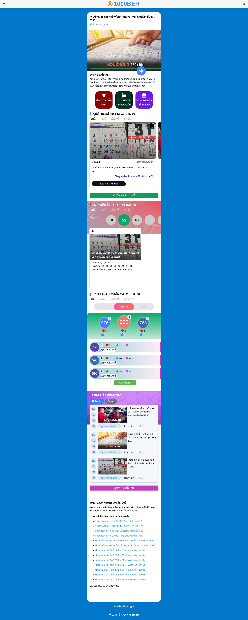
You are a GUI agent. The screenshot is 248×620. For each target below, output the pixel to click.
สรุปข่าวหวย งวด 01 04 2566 (119, 531)
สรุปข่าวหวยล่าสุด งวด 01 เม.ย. (113, 113)
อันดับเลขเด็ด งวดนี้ (124, 195)
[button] (147, 128)
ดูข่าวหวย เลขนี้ (108, 349)
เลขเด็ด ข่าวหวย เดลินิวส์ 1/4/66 (134, 176)
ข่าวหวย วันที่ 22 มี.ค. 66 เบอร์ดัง (120, 560)
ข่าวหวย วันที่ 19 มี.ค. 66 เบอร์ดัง (120, 574)
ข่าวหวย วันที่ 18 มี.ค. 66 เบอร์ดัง (120, 579)
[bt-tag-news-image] (93, 409)
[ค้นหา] (244, 4)
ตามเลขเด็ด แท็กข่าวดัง (106, 395)
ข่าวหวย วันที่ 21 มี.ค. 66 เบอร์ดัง (120, 565)
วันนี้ (93, 118)
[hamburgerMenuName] (4, 4)
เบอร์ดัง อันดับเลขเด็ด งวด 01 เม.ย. (116, 294)
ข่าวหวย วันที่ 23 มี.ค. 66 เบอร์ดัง (120, 555)
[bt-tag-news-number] (93, 414)
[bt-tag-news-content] (93, 420)
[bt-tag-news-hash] (93, 426)
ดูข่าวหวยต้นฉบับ (108, 426)
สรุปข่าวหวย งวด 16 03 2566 (119, 535)
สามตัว (144, 306)
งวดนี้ (103, 118)
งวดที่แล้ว (128, 118)
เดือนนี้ (115, 118)
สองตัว (104, 306)
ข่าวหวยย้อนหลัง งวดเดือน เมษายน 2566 (125, 540)
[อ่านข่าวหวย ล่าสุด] (141, 70)
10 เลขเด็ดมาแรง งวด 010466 (119, 521)
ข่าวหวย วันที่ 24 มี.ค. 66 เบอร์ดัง (120, 550)
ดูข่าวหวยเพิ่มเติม (124, 488)
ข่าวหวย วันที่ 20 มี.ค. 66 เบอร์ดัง (120, 570)
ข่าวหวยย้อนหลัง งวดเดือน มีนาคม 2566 (125, 545)
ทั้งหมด (124, 306)
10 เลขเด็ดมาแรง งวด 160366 (119, 526)
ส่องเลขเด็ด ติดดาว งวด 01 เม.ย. (114, 204)
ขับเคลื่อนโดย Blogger (124, 606)
